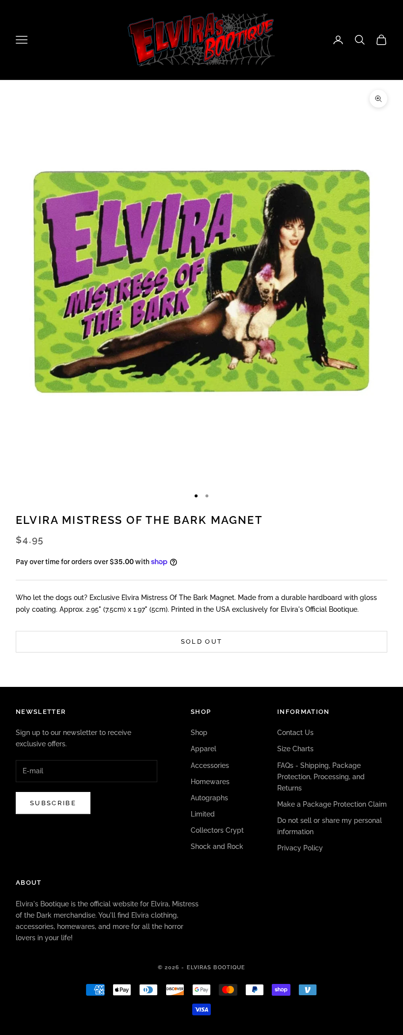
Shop (199, 732)
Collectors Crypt (217, 830)
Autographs (209, 798)
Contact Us (295, 732)
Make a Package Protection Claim (332, 804)
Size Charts (295, 749)
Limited (203, 814)
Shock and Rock (217, 846)
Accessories (210, 765)
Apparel (203, 749)
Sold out (202, 641)
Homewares (210, 782)
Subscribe (53, 803)
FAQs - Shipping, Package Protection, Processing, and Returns (321, 777)
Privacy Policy (300, 848)
